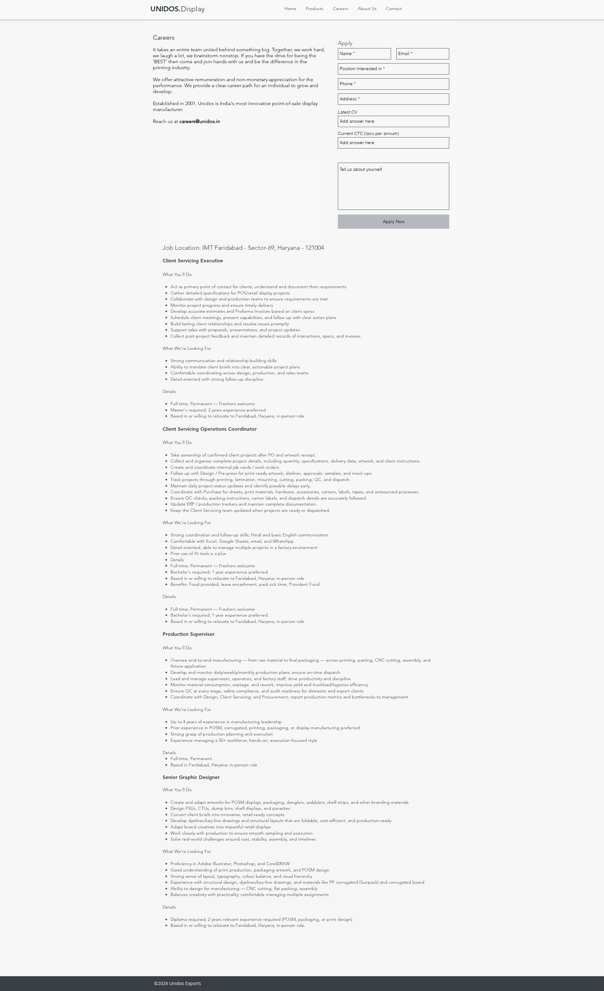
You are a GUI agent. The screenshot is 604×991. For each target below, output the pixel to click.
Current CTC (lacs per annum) (368, 133)
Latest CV (347, 112)
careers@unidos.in (199, 121)
